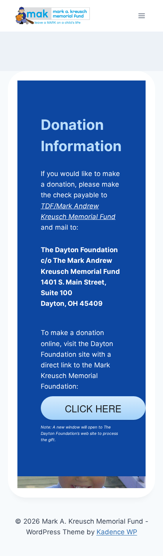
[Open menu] (141, 15)
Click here (93, 408)
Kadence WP (117, 532)
